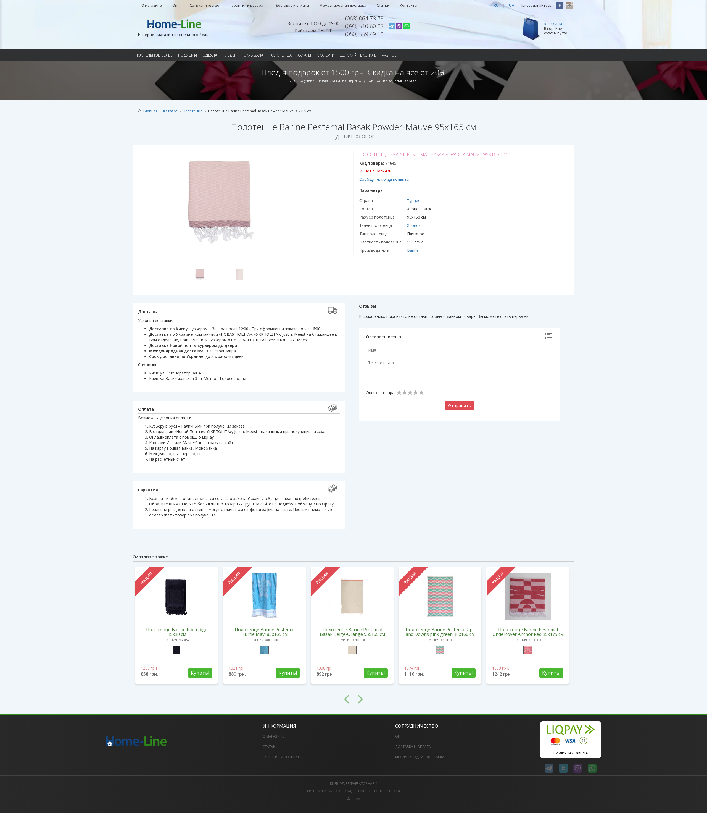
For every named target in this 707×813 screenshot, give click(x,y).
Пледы (229, 55)
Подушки (187, 55)
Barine (413, 250)
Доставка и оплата (292, 5)
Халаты (304, 55)
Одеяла (209, 55)
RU (496, 5)
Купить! (200, 673)
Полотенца (280, 55)
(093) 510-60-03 (364, 26)
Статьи (383, 5)
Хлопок (414, 225)
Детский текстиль (358, 55)
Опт (175, 5)
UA (511, 5)
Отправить (459, 405)
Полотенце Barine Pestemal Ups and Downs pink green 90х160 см (440, 631)
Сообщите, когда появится (385, 179)
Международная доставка (343, 5)
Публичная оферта (570, 753)
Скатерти (326, 55)
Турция (413, 200)
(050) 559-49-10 (364, 34)
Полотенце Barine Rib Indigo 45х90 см (177, 631)
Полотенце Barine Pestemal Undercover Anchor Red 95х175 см (528, 631)
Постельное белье (154, 55)
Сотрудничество (204, 5)
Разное (389, 55)
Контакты (408, 5)
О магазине (151, 5)
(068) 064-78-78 (364, 18)
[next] (464, 699)
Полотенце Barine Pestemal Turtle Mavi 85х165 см (264, 631)
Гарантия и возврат (247, 5)
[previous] (243, 699)
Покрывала (252, 55)
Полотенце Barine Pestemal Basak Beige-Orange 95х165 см (352, 631)
